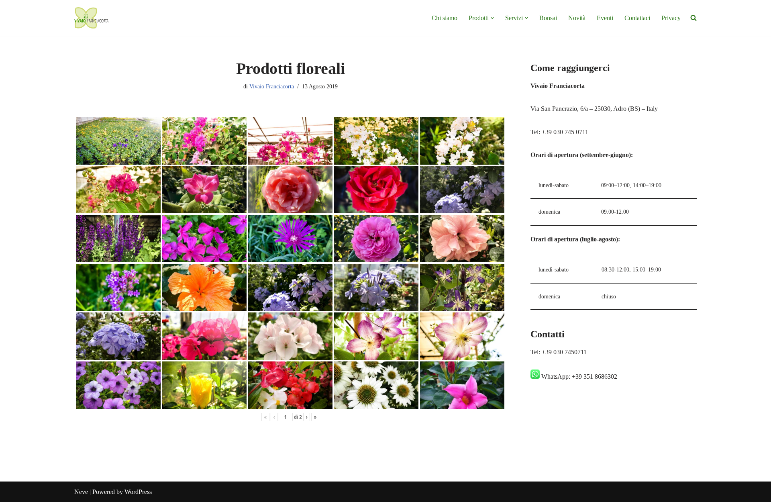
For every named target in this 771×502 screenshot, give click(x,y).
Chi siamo (444, 17)
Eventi (605, 17)
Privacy (671, 17)
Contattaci (637, 17)
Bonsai (548, 17)
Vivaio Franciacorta (271, 86)
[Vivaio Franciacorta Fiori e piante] (91, 18)
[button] (492, 18)
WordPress (138, 491)
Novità (576, 17)
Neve (81, 491)
